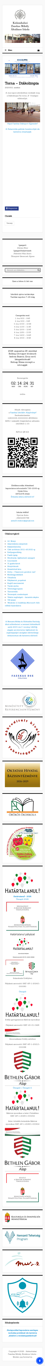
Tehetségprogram (15, 589)
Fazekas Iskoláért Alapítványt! (23, 412)
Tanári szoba (12, 586)
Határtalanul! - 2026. (23, 896)
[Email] (38, 50)
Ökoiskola (11, 577)
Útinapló (22, 992)
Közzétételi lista (14, 569)
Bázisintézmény (14, 547)
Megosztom (12, 208)
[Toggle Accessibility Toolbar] (39, 1360)
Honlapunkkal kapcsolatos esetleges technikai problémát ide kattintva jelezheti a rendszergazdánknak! (22, 1333)
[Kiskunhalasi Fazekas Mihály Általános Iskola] (20, 30)
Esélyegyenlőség (14, 552)
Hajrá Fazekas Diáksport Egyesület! (22, 124)
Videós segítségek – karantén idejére (23, 597)
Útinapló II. (27, 1088)
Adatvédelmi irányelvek (17, 544)
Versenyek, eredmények (17, 594)
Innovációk (12, 561)
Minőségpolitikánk (15, 575)
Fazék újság (12, 555)
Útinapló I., (17, 1088)
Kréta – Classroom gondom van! (21, 572)
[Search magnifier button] (38, 270)
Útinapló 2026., (22, 899)
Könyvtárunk (12, 566)
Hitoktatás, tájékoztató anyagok (21, 558)
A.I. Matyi (11, 541)
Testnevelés (12, 591)
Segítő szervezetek (15, 583)
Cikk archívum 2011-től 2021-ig (21, 549)
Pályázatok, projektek (16, 580)
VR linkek (11, 600)
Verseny (9, 223)
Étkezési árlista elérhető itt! (22, 497)
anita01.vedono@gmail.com (22, 521)
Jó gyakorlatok (13, 563)
